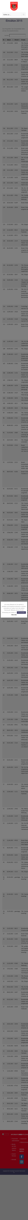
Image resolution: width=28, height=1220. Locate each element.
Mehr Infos (14, 614)
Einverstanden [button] (21, 612)
